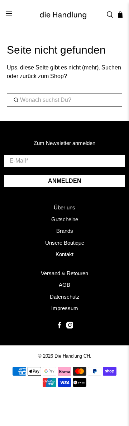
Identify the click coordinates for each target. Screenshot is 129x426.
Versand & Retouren (64, 273)
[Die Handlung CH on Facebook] (59, 326)
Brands (64, 231)
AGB (64, 285)
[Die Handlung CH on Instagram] (69, 326)
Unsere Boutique (64, 243)
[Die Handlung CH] (64, 15)
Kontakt (64, 254)
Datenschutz (65, 297)
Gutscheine (64, 219)
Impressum (64, 308)
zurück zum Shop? (43, 76)
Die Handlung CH (72, 356)
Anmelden (64, 181)
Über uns (64, 207)
